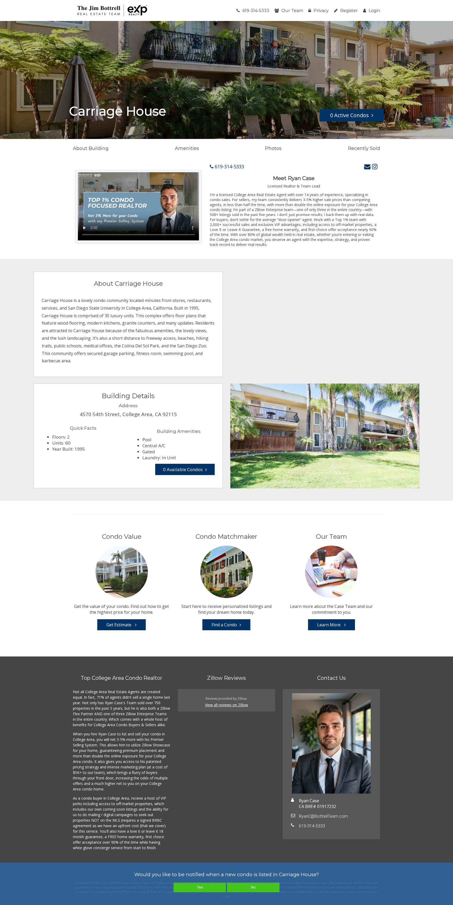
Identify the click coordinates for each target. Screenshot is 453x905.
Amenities (187, 148)
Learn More (329, 625)
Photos (273, 148)
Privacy (321, 10)
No (253, 887)
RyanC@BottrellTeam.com (323, 816)
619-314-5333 (255, 10)
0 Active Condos (349, 115)
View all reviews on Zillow (226, 704)
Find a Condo (224, 625)
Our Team (292, 10)
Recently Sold (364, 148)
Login (374, 10)
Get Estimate (119, 625)
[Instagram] (375, 166)
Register (349, 10)
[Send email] (367, 166)
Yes (200, 887)
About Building (91, 148)
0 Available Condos (183, 469)
